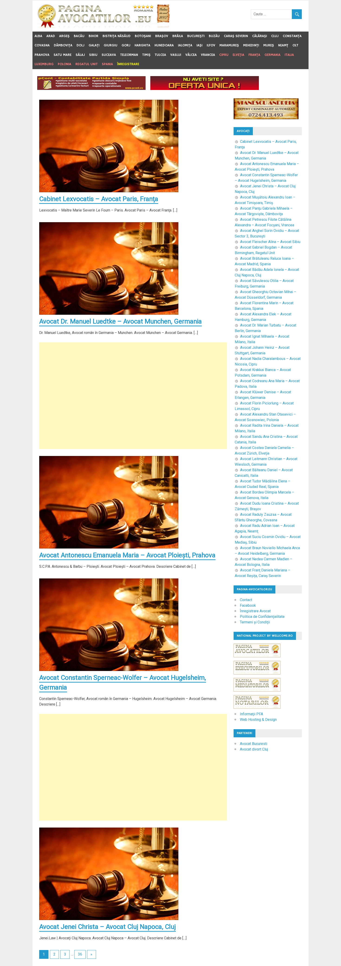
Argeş (64, 36)
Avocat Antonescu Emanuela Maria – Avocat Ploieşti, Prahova (127, 555)
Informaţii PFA (251, 714)
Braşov (161, 36)
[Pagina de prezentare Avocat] (204, 89)
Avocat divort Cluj (254, 749)
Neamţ (283, 45)
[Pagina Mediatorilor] (257, 694)
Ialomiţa (185, 45)
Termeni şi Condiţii (255, 622)
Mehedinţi (251, 45)
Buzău (214, 36)
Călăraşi (259, 36)
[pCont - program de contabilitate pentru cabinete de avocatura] (91, 89)
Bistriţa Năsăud (117, 36)
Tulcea (160, 55)
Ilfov (211, 45)
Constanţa (292, 36)
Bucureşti (196, 36)
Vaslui (175, 55)
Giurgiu (110, 45)
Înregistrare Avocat (255, 611)
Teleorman (129, 55)
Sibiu (93, 55)
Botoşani (143, 36)
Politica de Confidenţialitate (262, 616)
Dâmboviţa (63, 45)
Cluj (275, 36)
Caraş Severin (236, 36)
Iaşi (199, 45)
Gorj (126, 45)
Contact (246, 600)
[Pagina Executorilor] (257, 676)
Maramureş (229, 45)
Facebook (248, 605)
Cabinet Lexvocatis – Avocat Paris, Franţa (98, 199)
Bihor (93, 36)
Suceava (109, 55)
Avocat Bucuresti (253, 743)
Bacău (79, 36)
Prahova (42, 55)
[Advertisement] (133, 395)
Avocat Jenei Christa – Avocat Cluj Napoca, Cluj (107, 927)
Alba (38, 36)
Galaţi (94, 45)
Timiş (146, 55)
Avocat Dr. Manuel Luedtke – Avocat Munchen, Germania (120, 321)
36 (80, 954)
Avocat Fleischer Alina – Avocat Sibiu (270, 242)
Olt (295, 45)
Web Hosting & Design (258, 719)
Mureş (268, 45)
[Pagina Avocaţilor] (257, 659)
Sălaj (80, 55)
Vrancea (208, 55)
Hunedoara (164, 45)
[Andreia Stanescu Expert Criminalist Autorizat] (266, 118)
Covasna (42, 45)
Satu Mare (62, 55)
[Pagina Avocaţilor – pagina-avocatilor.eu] (103, 27)
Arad (50, 36)
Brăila (177, 36)
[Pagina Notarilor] (257, 707)
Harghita (142, 45)
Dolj (80, 45)
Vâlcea (191, 55)
